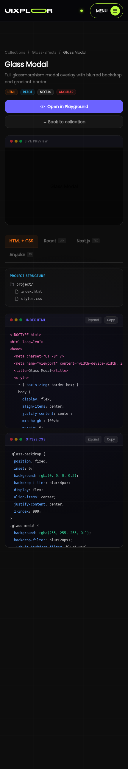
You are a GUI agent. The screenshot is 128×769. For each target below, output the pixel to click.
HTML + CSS (21, 241)
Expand (93, 320)
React (54, 241)
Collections (15, 52)
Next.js (87, 241)
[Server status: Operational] (81, 11)
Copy (111, 320)
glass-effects (44, 52)
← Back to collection (64, 122)
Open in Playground (67, 107)
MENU (101, 11)
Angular (21, 255)
